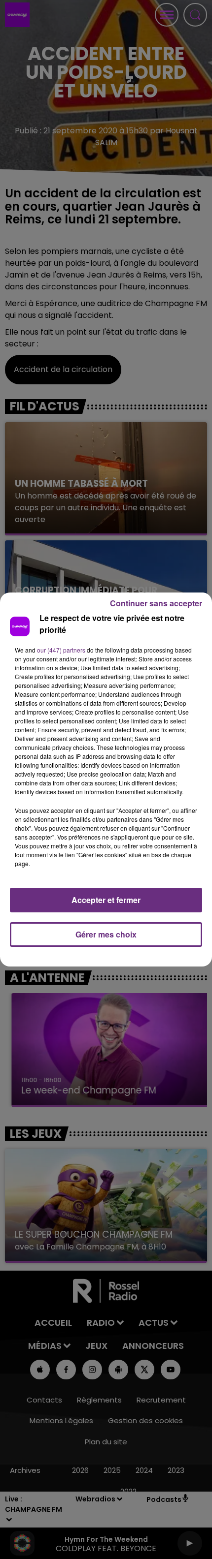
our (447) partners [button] (61, 650)
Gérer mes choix (106, 934)
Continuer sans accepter (156, 603)
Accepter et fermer (106, 899)
